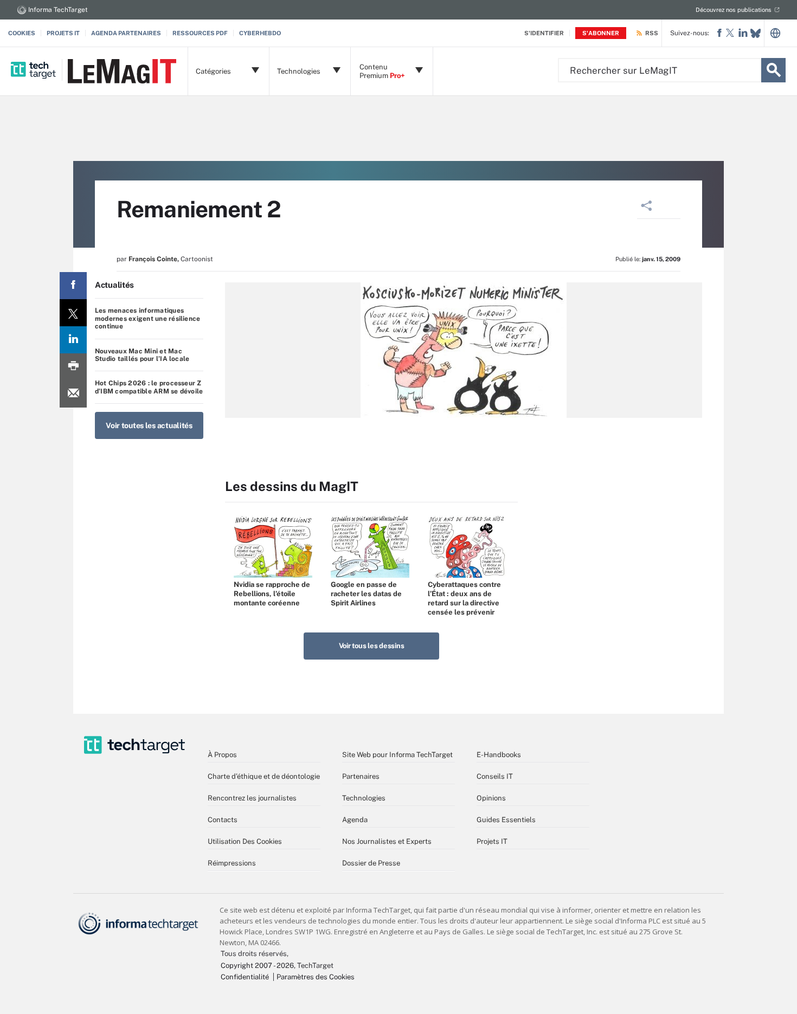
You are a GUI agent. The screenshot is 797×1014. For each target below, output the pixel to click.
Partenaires (361, 776)
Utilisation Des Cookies (245, 841)
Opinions (491, 798)
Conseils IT (495, 776)
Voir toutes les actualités (149, 425)
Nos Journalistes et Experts (387, 841)
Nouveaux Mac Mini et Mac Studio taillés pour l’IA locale (142, 355)
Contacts (222, 820)
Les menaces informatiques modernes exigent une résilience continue (147, 318)
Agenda (355, 820)
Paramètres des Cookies (316, 977)
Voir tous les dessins (371, 646)
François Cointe (152, 259)
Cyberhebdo (260, 33)
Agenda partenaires (126, 33)
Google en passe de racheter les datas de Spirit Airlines (366, 593)
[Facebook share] (73, 285)
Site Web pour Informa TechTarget (397, 755)
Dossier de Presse (371, 863)
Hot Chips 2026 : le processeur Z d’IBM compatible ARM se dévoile (149, 387)
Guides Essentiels (506, 820)
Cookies (21, 33)
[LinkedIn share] (73, 339)
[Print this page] (73, 366)
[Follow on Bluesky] (755, 33)
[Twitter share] (73, 312)
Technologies (363, 798)
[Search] (773, 70)
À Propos (222, 755)
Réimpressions (232, 863)
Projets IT (63, 33)
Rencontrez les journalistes (252, 798)
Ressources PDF (200, 33)
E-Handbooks (499, 755)
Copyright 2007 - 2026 (257, 965)
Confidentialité (245, 977)
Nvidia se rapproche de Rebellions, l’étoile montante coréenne (272, 593)
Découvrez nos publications (734, 10)
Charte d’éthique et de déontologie (264, 776)
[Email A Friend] (73, 394)
